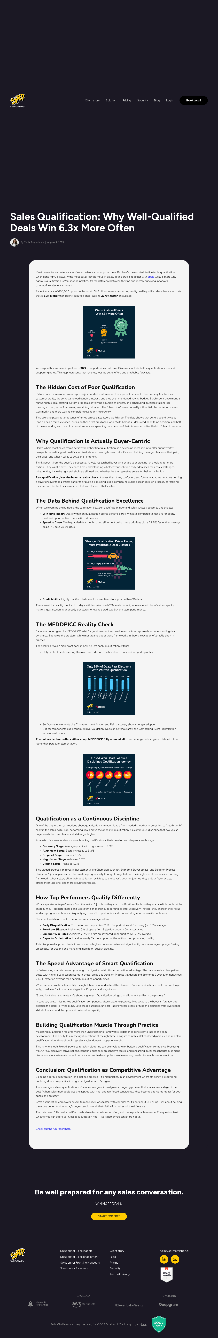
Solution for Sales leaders (76, 1250)
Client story (92, 100)
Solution (111, 100)
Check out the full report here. (53, 1129)
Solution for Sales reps (74, 1268)
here (143, 1324)
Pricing (126, 100)
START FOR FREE (109, 1216)
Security (142, 100)
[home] (18, 100)
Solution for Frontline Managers (80, 1262)
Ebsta (151, 277)
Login (169, 100)
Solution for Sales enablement (79, 1256)
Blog (157, 100)
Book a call (193, 100)
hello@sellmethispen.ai (174, 1250)
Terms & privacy (120, 1274)
